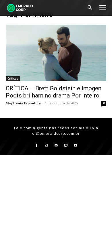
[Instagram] (46, 145)
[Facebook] (36, 145)
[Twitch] (65, 145)
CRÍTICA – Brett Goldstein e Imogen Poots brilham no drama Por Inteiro (53, 92)
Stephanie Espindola (23, 103)
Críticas (12, 79)
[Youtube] (75, 145)
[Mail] (56, 145)
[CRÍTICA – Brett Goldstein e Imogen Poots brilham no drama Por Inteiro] (56, 53)
